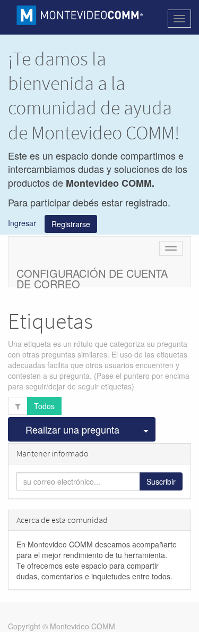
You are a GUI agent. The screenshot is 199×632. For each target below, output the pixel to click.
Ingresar (22, 222)
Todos (44, 406)
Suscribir (161, 481)
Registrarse (70, 224)
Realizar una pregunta (72, 429)
